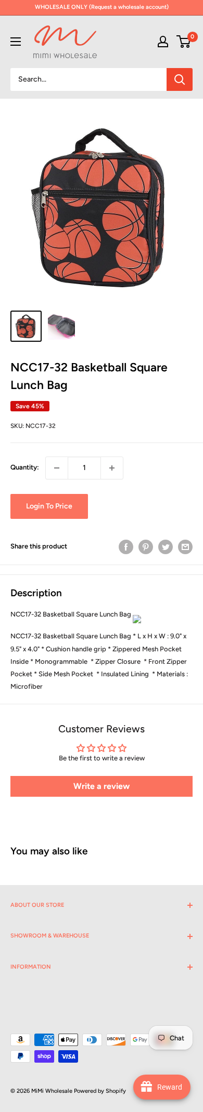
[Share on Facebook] (126, 547)
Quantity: (24, 467)
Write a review (101, 786)
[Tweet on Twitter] (165, 547)
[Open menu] (15, 41)
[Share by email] (185, 547)
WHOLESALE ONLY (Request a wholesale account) (102, 7)
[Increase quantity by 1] (112, 468)
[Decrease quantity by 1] (57, 468)
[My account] (163, 41)
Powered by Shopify (100, 1091)
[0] (184, 41)
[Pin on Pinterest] (145, 547)
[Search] (180, 79)
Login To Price (49, 506)
